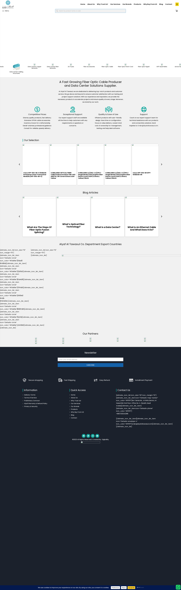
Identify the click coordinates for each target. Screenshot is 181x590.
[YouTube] (97, 436)
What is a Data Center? (107, 227)
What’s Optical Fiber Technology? (73, 225)
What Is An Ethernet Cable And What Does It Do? (142, 228)
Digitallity (105, 439)
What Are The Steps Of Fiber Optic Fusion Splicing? (39, 230)
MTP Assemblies (154, 67)
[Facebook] (84, 436)
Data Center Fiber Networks (45, 67)
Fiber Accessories (81, 67)
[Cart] (177, 11)
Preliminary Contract (32, 401)
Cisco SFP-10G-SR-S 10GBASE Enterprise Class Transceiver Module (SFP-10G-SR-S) (34, 174)
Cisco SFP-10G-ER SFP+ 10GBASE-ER (142, 174)
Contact (74, 418)
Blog (72, 415)
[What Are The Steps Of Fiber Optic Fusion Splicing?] (39, 209)
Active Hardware (172, 67)
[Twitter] (88, 436)
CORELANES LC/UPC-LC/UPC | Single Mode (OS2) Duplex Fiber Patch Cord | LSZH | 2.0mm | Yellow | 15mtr (90, 175)
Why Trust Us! (76, 401)
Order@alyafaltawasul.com (148, 126)
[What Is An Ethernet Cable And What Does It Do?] (141, 209)
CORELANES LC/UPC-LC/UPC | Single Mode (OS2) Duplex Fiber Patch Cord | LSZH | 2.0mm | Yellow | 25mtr (117, 175)
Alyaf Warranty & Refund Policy (35, 403)
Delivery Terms (29, 395)
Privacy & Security (31, 406)
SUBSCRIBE (90, 365)
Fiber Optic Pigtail (136, 67)
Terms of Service (30, 398)
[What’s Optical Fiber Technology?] (73, 208)
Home (73, 395)
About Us (74, 398)
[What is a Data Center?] (107, 209)
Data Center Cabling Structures (8, 72)
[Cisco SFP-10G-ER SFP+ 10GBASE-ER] (145, 157)
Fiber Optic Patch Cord (117, 67)
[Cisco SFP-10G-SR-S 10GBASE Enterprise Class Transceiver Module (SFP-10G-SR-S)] (36, 157)
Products (74, 409)
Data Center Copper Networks (27, 67)
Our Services (75, 403)
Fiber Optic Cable (99, 67)
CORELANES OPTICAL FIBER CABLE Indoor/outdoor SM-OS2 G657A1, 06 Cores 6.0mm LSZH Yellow (63, 175)
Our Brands (75, 406)
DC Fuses (63, 67)
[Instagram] (93, 436)
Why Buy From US (77, 412)
